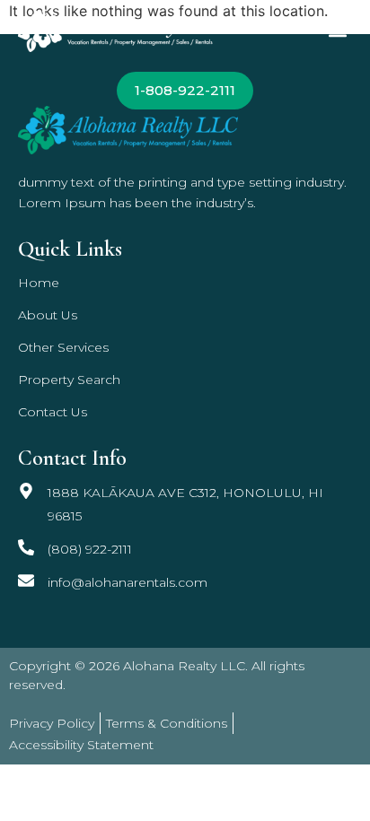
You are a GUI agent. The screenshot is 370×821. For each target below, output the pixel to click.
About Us (47, 315)
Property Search (69, 379)
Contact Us (52, 412)
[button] (337, 31)
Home (38, 283)
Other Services (63, 347)
